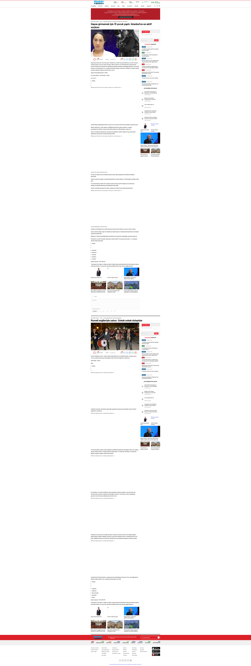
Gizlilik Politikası (121, 664)
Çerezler (125, 664)
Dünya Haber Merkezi (95, 21)
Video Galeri (134, 649)
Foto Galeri (129, 6)
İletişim (115, 664)
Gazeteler (149, 6)
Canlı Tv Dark (104, 647)
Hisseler (133, 642)
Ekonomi (113, 6)
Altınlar (124, 647)
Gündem (107, 6)
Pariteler (140, 642)
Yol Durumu (147, 642)
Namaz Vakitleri (100, 642)
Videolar (136, 6)
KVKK (129, 664)
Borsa (92, 642)
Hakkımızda (112, 664)
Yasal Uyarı (140, 664)
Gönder (94, 311)
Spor (119, 6)
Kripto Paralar (156, 642)
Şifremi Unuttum (143, 651)
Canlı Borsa (114, 647)
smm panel (104, 655)
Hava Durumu (117, 642)
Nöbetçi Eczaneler (105, 651)
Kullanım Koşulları (133, 664)
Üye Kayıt (142, 649)
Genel (101, 21)
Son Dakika (93, 6)
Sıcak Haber (134, 655)
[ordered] (107, 311)
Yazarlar (142, 6)
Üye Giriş (142, 647)
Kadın (123, 6)
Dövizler (125, 649)
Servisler (100, 6)
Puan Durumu (126, 642)
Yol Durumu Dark (94, 649)
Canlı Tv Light (94, 651)
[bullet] (108, 311)
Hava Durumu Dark (95, 647)
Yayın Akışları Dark (105, 649)
